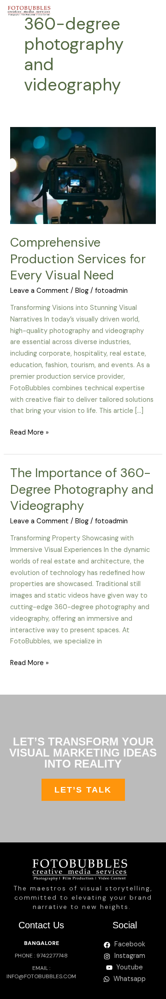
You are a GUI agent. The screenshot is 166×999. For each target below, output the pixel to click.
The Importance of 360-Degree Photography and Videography (82, 489)
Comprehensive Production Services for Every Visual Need (78, 258)
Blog (82, 290)
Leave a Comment (39, 290)
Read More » (29, 432)
